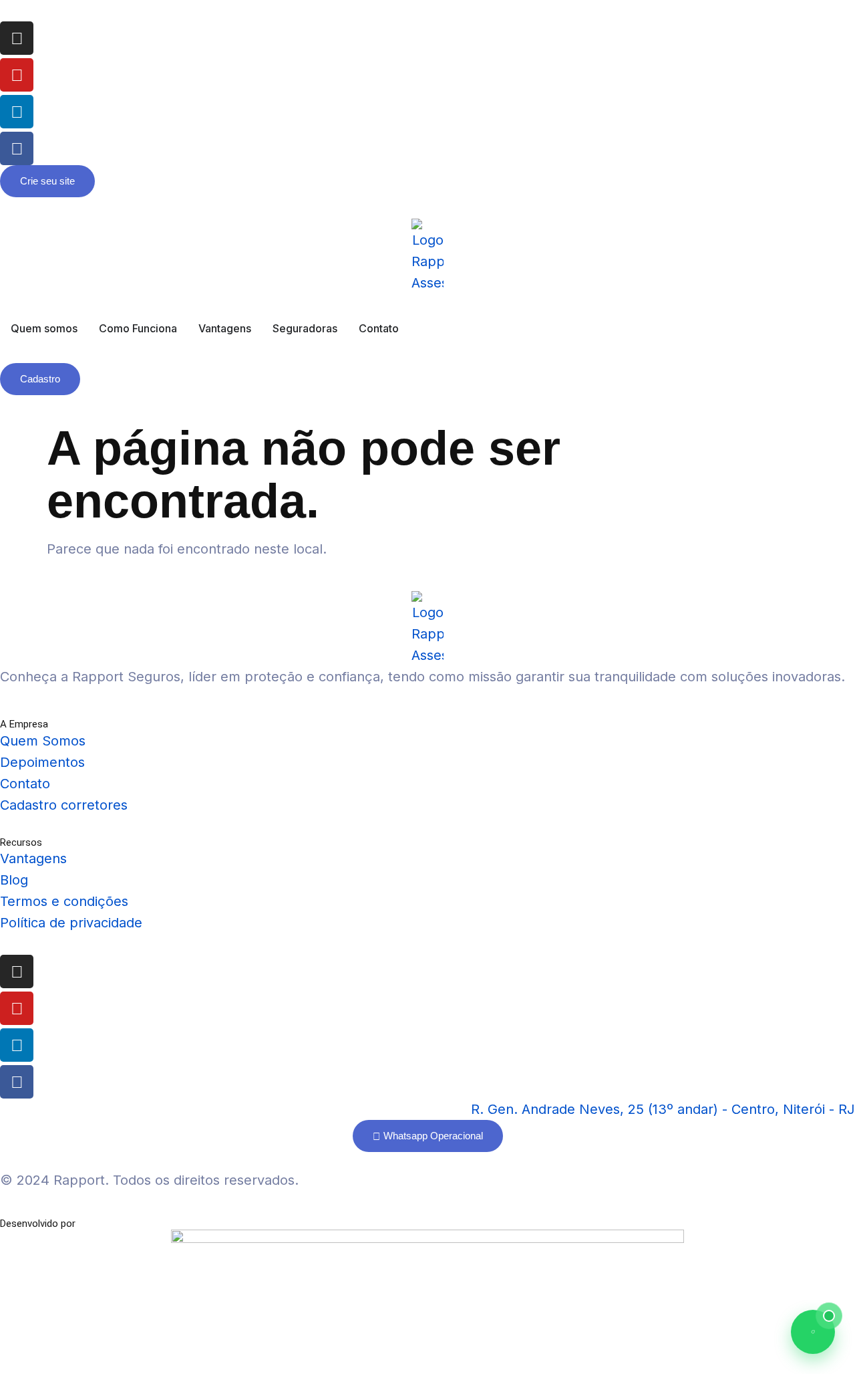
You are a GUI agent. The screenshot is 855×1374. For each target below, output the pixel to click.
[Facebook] (16, 148)
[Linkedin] (16, 111)
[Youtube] (16, 75)
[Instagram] (16, 38)
